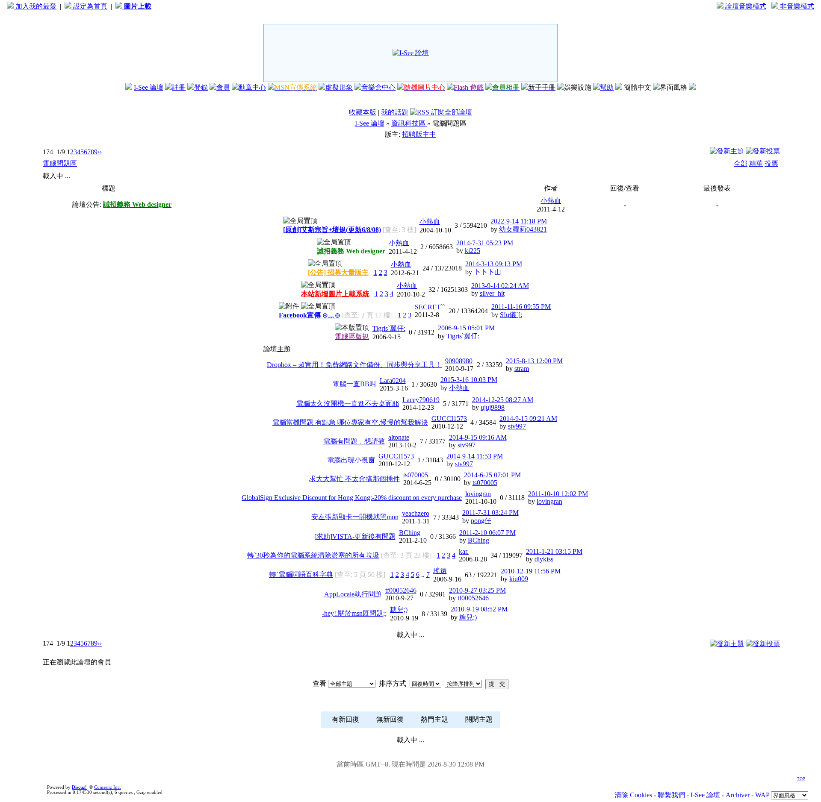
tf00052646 (400, 590)
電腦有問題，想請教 (354, 441)
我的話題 (394, 112)
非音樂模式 (796, 6)
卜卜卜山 (487, 272)
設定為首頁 (89, 6)
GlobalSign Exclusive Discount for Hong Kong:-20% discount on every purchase (352, 497)
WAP (762, 795)
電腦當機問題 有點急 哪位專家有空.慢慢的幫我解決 (350, 422)
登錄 (201, 87)
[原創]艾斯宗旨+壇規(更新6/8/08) (332, 229)
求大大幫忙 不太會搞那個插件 (354, 478)
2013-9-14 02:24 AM (500, 285)
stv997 (517, 426)
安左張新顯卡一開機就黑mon (355, 516)
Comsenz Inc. (107, 787)
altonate (398, 437)
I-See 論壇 (148, 87)
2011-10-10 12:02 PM (558, 493)
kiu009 (518, 578)
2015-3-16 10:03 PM (468, 379)
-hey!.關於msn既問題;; (354, 613)
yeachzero (415, 513)
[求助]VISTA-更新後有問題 (355, 536)
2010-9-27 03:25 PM (477, 590)
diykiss (544, 559)
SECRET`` (430, 307)
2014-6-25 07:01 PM (492, 475)
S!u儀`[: (511, 314)
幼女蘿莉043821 (523, 229)
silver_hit (492, 293)
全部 (740, 163)
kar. (464, 551)
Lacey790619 (421, 399)
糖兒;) (399, 609)
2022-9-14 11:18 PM (518, 221)
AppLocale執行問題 (353, 594)
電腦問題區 (60, 163)
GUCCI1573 (449, 418)
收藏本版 (362, 112)
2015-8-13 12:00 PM (534, 360)
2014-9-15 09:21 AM (528, 418)
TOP (801, 779)
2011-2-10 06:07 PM (487, 532)
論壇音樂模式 (745, 6)
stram (521, 368)
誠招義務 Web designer (351, 251)
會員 (223, 87)
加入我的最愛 (35, 6)
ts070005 (415, 475)
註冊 (179, 87)
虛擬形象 (339, 87)
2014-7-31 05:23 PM (484, 243)
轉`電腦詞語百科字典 (301, 574)
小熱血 (550, 200)
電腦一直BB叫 (354, 384)
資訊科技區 (409, 123)
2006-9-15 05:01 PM (466, 328)
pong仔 (481, 520)
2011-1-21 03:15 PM (554, 551)
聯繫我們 (671, 795)
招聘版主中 (419, 134)
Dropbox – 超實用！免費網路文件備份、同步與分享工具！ (354, 364)
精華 (756, 163)
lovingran (478, 493)
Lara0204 (393, 380)
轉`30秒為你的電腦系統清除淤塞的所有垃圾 (313, 555)
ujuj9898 (493, 407)
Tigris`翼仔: (388, 328)
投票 (771, 163)
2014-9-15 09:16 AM (478, 437)
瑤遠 (440, 570)
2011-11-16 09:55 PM (521, 306)
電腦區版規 (352, 336)
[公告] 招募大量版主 (338, 272)
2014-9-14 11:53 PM (474, 456)
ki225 (472, 250)
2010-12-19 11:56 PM (531, 571)
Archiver (738, 795)
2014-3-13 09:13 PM (493, 263)
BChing (409, 532)
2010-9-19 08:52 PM (479, 609)
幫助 (607, 87)
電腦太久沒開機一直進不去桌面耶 (347, 403)
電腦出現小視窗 (351, 460)
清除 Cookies (633, 795)
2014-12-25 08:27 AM (502, 399)
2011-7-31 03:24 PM (490, 512)
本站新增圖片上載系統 (335, 293)
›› (99, 152)
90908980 (459, 360)
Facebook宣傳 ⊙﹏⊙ (309, 315)
